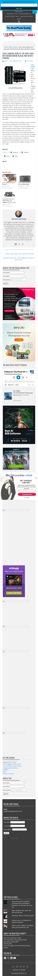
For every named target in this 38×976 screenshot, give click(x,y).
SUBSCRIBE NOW (27, 494)
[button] (26, 481)
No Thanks (26, 497)
